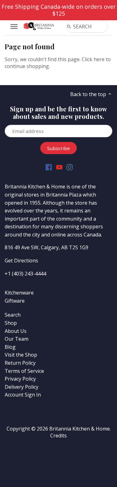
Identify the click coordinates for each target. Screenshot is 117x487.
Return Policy (20, 362)
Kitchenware (19, 292)
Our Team (16, 338)
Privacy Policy (20, 378)
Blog (10, 346)
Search (13, 314)
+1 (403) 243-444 (24, 273)
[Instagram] (69, 167)
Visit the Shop (21, 354)
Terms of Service (24, 371)
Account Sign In (23, 394)
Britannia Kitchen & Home (79, 428)
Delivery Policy (21, 386)
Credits (58, 435)
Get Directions (21, 260)
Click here (93, 59)
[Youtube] (59, 167)
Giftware (15, 300)
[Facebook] (49, 167)
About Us (16, 331)
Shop (11, 322)
